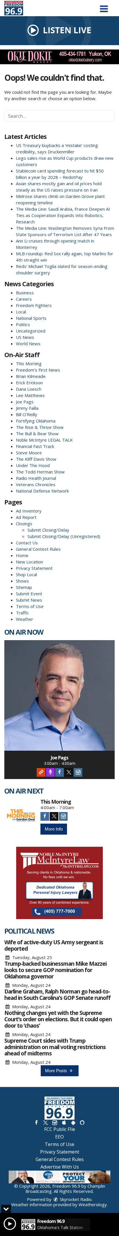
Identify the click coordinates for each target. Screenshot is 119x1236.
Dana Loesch (28, 389)
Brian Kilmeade (31, 376)
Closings (24, 523)
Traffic (22, 613)
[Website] (41, 772)
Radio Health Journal (36, 478)
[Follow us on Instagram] (54, 1122)
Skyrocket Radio (75, 1199)
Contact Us (27, 543)
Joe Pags (25, 402)
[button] (103, 7)
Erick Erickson (29, 382)
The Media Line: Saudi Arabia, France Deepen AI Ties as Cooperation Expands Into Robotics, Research (63, 215)
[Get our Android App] (73, 1122)
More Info (54, 829)
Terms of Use (30, 606)
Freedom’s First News (38, 370)
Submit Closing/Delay (48, 530)
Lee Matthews (30, 395)
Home (22, 555)
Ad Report (26, 517)
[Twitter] (68, 772)
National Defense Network (42, 491)
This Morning (29, 363)
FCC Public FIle (59, 1129)
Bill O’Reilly (26, 414)
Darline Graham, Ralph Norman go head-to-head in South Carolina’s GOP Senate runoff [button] (57, 995)
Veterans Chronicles (35, 484)
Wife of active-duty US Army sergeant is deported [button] (53, 945)
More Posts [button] (56, 1070)
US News (25, 337)
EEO (59, 1137)
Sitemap (24, 587)
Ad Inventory (29, 511)
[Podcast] (50, 772)
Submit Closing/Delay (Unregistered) (63, 536)
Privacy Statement (34, 568)
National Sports (31, 318)
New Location (29, 562)
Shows (22, 581)
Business (25, 292)
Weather (24, 619)
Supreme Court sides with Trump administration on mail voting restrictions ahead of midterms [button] (55, 1047)
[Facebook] (59, 772)
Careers (24, 299)
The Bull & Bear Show (37, 433)
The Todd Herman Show (40, 472)
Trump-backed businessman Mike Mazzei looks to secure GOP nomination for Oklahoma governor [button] (55, 970)
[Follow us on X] (45, 1122)
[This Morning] (21, 815)
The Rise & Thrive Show (40, 427)
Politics (23, 324)
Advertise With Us (59, 1167)
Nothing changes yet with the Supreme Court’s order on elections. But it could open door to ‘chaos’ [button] (58, 1019)
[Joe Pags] (59, 695)
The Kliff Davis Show (36, 459)
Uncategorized (30, 331)
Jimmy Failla (27, 408)
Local (21, 312)
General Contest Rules (38, 549)
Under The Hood (33, 465)
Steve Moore (29, 453)
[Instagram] (78, 772)
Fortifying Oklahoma (35, 421)
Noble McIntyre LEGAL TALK (44, 440)
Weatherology (93, 1204)
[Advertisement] (59, 56)
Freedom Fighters (34, 305)
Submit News (29, 600)
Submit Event (29, 593)
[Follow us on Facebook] (36, 1122)
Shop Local (26, 574)
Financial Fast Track (35, 446)
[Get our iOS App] (64, 1122)
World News (28, 343)
